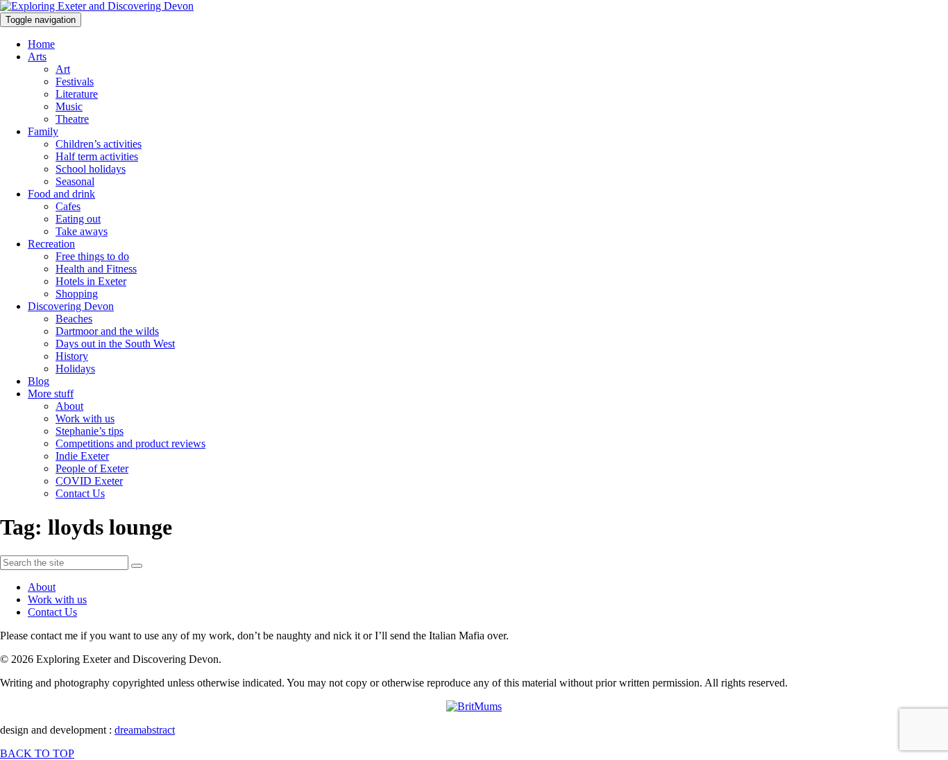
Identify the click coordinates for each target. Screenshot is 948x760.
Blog (38, 381)
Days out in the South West (115, 343)
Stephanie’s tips (90, 431)
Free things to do (92, 256)
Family (43, 131)
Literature (77, 94)
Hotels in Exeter (91, 281)
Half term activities (97, 156)
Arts (37, 56)
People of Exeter (92, 468)
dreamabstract (145, 730)
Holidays (75, 368)
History (72, 356)
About (69, 406)
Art (63, 69)
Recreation (51, 244)
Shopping (77, 294)
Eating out (78, 219)
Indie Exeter (82, 456)
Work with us (85, 418)
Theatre (72, 119)
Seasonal (75, 181)
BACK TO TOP (37, 753)
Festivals (75, 81)
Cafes (68, 206)
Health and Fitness (96, 269)
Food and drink (61, 194)
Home (41, 44)
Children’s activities (99, 144)
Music (69, 106)
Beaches (74, 319)
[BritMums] (474, 706)
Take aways (82, 231)
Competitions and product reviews (130, 443)
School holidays (91, 169)
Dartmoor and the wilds (107, 331)
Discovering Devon (71, 306)
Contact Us (80, 493)
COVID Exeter (89, 481)
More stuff (51, 393)
